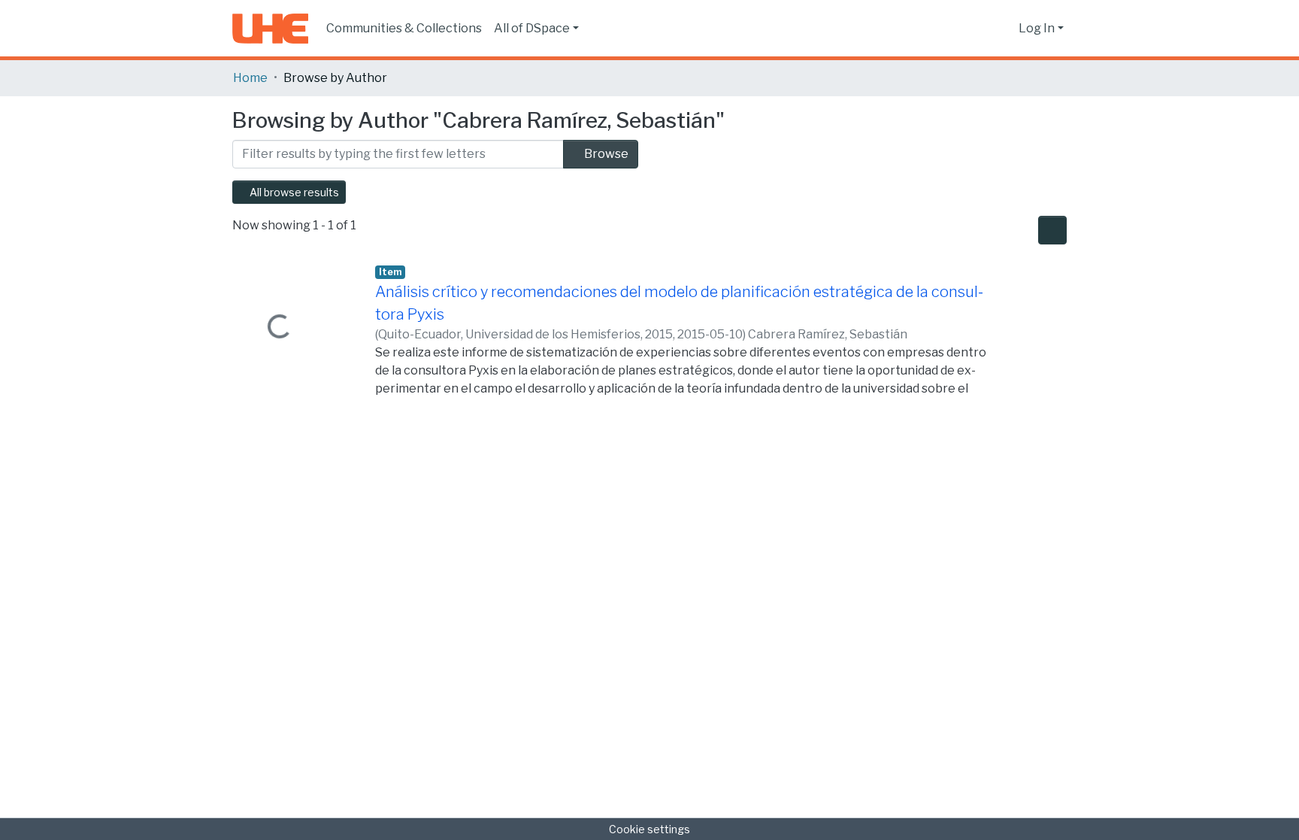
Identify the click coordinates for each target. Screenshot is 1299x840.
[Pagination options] (1052, 230)
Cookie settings (649, 829)
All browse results (293, 192)
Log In (1037, 28)
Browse (605, 154)
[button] (1003, 29)
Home (250, 78)
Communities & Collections (404, 28)
